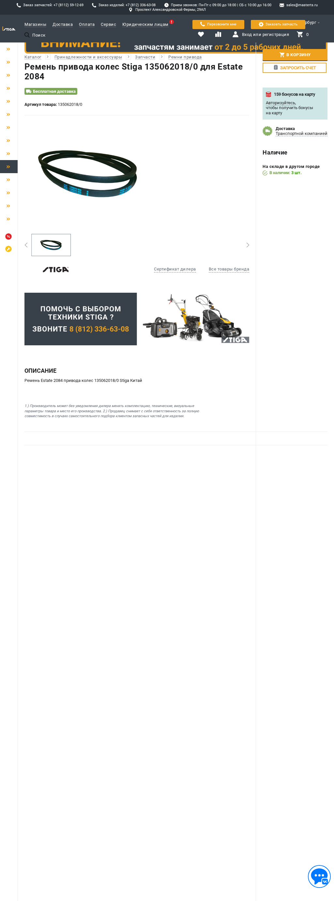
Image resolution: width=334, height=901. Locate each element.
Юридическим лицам (145, 24)
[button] (25, 245)
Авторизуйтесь (280, 102)
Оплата (87, 24)
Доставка (63, 24)
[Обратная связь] (319, 876)
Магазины (35, 24)
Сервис (108, 24)
